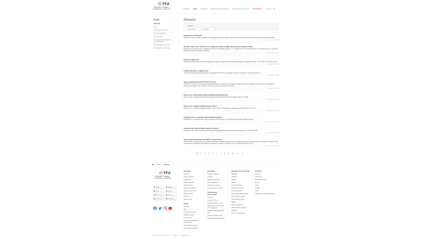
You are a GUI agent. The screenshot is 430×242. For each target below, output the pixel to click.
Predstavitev (187, 179)
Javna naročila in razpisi (238, 196)
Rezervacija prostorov (190, 188)
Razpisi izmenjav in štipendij (215, 218)
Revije (257, 182)
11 (237, 153)
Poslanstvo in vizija (260, 179)
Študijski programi (160, 33)
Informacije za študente (162, 48)
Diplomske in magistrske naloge (264, 193)
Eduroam (234, 210)
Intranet (157, 187)
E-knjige (257, 188)
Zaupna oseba (188, 199)
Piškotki (233, 202)
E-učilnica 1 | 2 (159, 198)
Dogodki (233, 179)
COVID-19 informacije (238, 213)
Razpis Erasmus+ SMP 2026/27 (193, 35)
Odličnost (234, 177)
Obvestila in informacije (240, 9)
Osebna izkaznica (189, 177)
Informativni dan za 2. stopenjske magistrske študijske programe (203, 117)
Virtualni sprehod (189, 182)
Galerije (233, 182)
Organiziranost (188, 185)
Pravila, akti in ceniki (237, 188)
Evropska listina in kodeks (215, 188)
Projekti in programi (213, 174)
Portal (157, 191)
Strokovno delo (188, 193)
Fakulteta (186, 9)
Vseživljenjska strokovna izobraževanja (162, 40)
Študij (195, 9)
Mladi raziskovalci (212, 182)
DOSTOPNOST (257, 9)
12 (242, 153)
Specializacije (158, 36)
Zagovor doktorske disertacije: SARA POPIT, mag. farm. (200, 82)
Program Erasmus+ (213, 200)
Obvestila (157, 23)
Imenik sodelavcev (237, 185)
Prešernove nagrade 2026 (191, 59)
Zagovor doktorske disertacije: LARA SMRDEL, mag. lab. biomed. (203, 139)
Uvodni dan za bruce (161, 30)
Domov (153, 164)
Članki (257, 191)
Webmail (170, 187)
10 (232, 153)
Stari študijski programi (162, 45)
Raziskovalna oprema (213, 185)
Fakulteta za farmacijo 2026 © (160, 235)
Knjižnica (258, 171)
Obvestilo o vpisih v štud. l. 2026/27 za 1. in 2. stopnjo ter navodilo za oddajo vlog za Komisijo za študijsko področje (218, 47)
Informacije (258, 177)
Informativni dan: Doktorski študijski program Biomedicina (201, 128)
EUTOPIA (210, 177)
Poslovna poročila (236, 191)
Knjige (257, 185)
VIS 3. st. (170, 195)
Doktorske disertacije (213, 179)
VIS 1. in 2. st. (159, 195)
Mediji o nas (187, 196)
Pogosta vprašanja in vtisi (214, 215)
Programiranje (185, 235)
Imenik (169, 191)
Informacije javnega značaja (239, 193)
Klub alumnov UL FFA (190, 191)
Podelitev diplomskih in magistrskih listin (196, 71)
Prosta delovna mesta (237, 199)
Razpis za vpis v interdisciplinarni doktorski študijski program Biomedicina (206, 95)
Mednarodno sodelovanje (220, 9)
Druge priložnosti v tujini (214, 203)
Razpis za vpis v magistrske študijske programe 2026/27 (200, 106)
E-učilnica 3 (171, 198)
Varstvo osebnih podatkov (239, 207)
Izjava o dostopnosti (237, 205)
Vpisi (155, 27)
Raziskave (204, 9)
